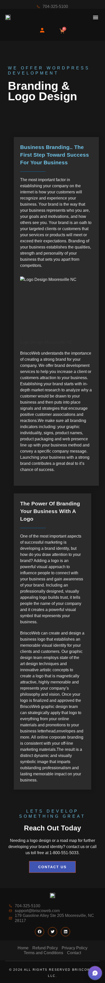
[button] (95, 17)
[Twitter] (52, 931)
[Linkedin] (65, 931)
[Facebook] (39, 931)
